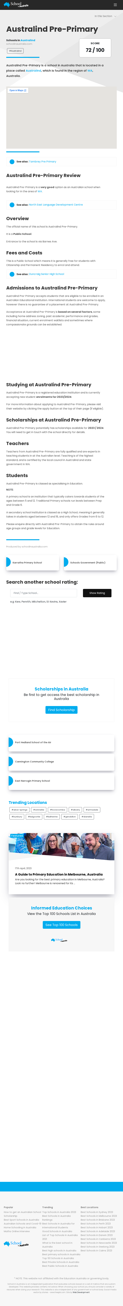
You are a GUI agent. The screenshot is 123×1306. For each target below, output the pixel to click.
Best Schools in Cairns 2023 (96, 1250)
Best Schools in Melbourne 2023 (99, 1216)
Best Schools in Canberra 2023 (98, 1239)
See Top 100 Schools (61, 925)
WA (89, 71)
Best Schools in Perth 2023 (96, 1223)
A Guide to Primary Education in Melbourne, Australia (59, 874)
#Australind (15, 51)
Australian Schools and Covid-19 (22, 1223)
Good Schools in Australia (57, 1231)
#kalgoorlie (34, 816)
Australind (27, 40)
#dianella (87, 816)
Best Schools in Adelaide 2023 (98, 1231)
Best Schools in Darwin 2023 (97, 1235)
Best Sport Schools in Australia (21, 1219)
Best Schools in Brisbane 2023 (98, 1219)
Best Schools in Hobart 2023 (97, 1227)
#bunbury (17, 816)
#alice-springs (19, 809)
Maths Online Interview (17, 1231)
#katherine (52, 816)
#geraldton (69, 816)
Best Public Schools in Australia (60, 1266)
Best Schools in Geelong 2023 (98, 1246)
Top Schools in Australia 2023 (59, 1212)
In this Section (104, 16)
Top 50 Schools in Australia (58, 1258)
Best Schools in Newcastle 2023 (99, 1242)
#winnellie (38, 809)
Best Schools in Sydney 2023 (97, 1212)
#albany (75, 809)
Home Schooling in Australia (20, 1227)
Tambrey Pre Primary (42, 161)
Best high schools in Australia (59, 1250)
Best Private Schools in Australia (60, 1262)
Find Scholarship (61, 710)
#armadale (92, 809)
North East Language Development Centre (56, 205)
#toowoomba (57, 809)
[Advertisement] (61, 353)
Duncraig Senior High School (46, 274)
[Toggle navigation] (115, 4)
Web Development (81, 1292)
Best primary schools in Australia (61, 1254)
